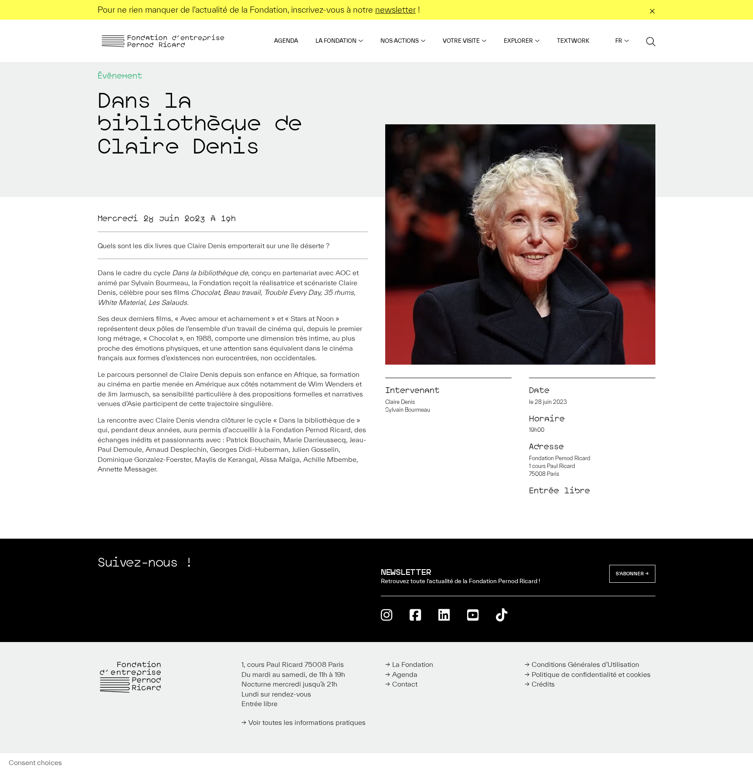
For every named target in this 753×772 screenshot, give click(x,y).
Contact (404, 684)
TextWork (573, 41)
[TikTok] (501, 615)
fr (618, 41)
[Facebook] (415, 615)
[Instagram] (386, 615)
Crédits (543, 684)
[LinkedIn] (444, 615)
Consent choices (35, 762)
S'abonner (630, 573)
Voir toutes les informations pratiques (307, 722)
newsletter (395, 9)
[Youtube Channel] (472, 615)
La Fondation (335, 41)
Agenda (286, 41)
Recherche (650, 41)
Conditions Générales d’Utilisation (585, 664)
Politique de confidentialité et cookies (591, 674)
